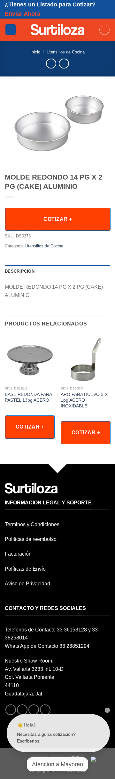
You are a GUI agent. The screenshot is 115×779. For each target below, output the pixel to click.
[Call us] (45, 709)
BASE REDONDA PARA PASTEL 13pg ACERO (28, 397)
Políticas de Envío (25, 569)
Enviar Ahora (22, 14)
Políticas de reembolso (31, 539)
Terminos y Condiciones (32, 524)
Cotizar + (57, 219)
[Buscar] (104, 30)
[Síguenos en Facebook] (10, 709)
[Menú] (10, 29)
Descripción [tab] (19, 271)
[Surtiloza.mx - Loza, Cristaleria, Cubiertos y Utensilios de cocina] (58, 29)
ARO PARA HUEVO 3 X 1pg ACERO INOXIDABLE (84, 400)
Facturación (18, 554)
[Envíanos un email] (33, 709)
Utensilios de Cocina (66, 52)
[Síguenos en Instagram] (22, 709)
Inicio (35, 52)
